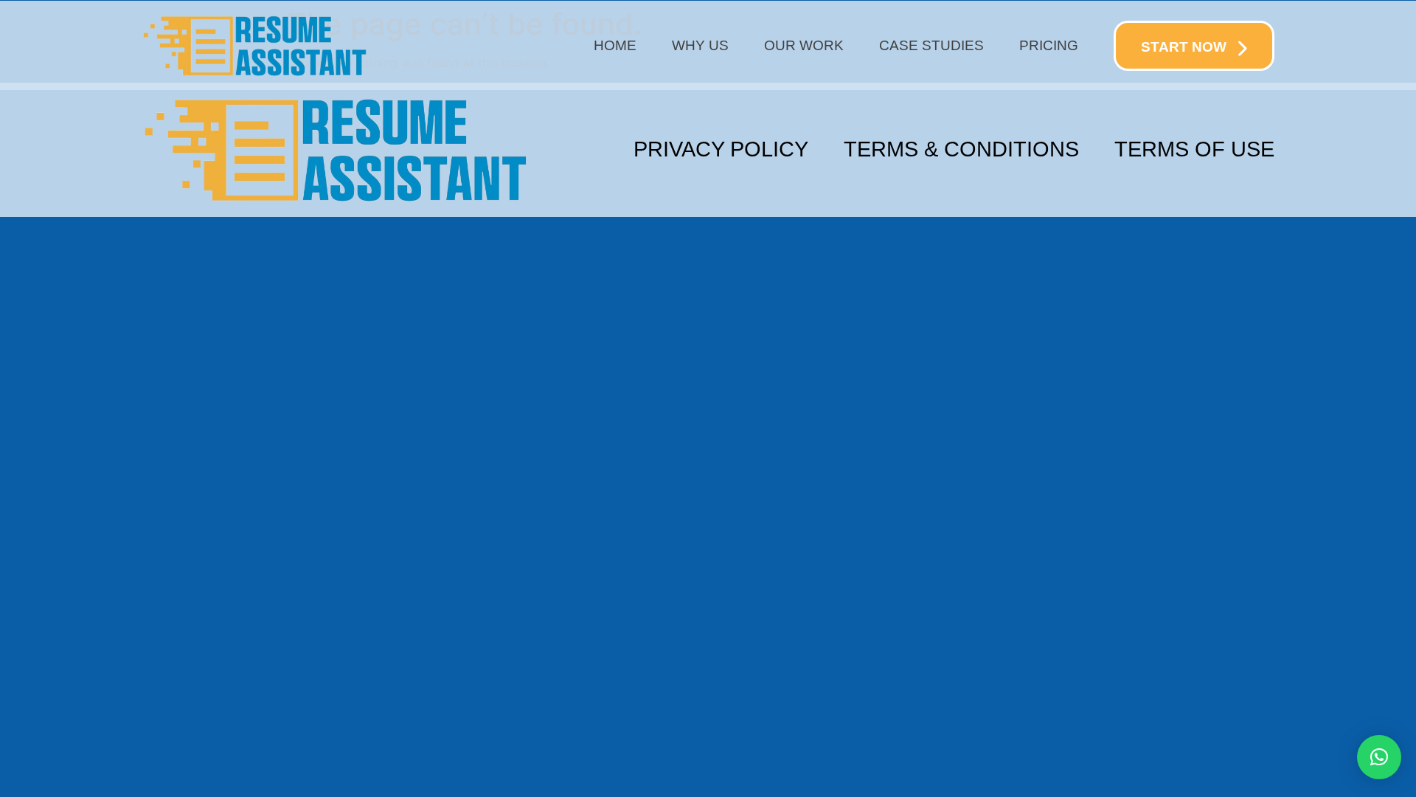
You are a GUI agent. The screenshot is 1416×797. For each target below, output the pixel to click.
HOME (615, 45)
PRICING (1048, 45)
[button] (1379, 757)
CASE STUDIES (931, 45)
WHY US (700, 45)
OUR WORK (804, 45)
